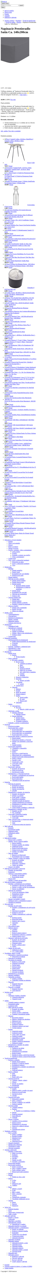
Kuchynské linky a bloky (15, 728)
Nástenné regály (13, 831)
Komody (11, 828)
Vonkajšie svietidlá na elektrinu (21, 980)
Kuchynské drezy (17, 779)
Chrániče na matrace (26, 663)
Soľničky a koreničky (18, 1161)
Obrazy (10, 545)
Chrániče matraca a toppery (16, 1002)
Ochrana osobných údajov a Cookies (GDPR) (18, 1266)
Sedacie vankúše (17, 1104)
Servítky (14, 1158)
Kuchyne (7, 724)
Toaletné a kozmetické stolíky (21, 1014)
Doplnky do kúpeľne (18, 794)
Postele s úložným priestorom (21, 1041)
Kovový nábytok (17, 1260)
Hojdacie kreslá (16, 917)
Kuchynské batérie (17, 777)
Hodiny (10, 541)
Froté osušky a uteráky (19, 797)
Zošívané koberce (17, 1070)
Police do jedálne (17, 862)
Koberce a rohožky (14, 1060)
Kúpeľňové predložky (18, 799)
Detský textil (16, 572)
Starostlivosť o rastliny (19, 1224)
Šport (10, 1211)
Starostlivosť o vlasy (14, 648)
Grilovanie (11, 1219)
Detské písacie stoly (18, 582)
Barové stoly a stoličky (15, 840)
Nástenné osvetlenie (18, 963)
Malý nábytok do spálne (15, 1007)
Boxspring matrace (17, 1017)
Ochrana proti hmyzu (14, 623)
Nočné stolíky (24, 697)
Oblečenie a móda (13, 711)
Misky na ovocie (17, 1153)
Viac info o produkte (11, 131)
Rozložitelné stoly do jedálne (20, 856)
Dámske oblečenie (17, 712)
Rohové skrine (16, 1053)
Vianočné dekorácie (18, 997)
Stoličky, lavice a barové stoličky (18, 841)
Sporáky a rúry (16, 760)
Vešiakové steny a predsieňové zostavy (20, 901)
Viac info (13, 99)
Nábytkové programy (18, 941)
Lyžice (14, 1180)
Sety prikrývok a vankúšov (28, 672)
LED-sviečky (16, 552)
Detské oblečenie (17, 716)
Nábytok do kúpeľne (14, 784)
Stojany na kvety (13, 548)
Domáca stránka (9, 20)
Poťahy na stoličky (17, 1083)
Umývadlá (15, 818)
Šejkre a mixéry (17, 758)
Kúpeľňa (18, 679)
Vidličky (14, 1185)
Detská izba (8, 567)
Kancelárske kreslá (17, 877)
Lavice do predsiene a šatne (20, 892)
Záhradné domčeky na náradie (17, 1226)
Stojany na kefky (25, 680)
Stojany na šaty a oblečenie (20, 1012)
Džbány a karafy (17, 1189)
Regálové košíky (17, 1136)
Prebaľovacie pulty (18, 575)
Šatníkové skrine (13, 1046)
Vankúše (7, 16)
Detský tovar (12, 653)
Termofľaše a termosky (19, 1197)
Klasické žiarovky (17, 984)
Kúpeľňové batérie (17, 816)
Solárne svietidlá (17, 978)
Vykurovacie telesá (17, 1236)
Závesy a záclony (13, 1119)
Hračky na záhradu (18, 1229)
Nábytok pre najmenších (19, 594)
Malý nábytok (9, 826)
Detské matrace (13, 577)
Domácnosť (8, 624)
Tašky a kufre (12, 1214)
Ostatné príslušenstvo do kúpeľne (22, 802)
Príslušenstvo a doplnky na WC (17, 809)
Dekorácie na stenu (18, 562)
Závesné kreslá (16, 1251)
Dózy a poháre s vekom (19, 1168)
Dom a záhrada (12, 658)
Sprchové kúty (16, 821)
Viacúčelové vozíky (14, 1146)
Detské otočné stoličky (19, 580)
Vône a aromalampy (18, 557)
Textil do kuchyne (13, 1078)
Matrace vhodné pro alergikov (21, 1019)
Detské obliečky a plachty (20, 602)
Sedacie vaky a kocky (18, 921)
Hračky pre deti (16, 609)
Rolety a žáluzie (13, 1072)
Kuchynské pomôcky (14, 1165)
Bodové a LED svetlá (18, 962)
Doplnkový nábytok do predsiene (22, 885)
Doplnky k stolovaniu (14, 1151)
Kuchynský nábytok (14, 767)
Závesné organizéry (14, 1148)
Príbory (10, 1178)
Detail (11, 142)
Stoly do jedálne (13, 853)
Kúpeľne (7, 782)
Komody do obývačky (19, 939)
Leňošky (14, 929)
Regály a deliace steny (19, 945)
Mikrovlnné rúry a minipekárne (21, 755)
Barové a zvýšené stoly (19, 855)
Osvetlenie (19, 682)
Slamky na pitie (16, 1160)
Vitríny (10, 836)
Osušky (14, 1089)
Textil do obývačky (14, 1097)
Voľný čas (8, 1207)
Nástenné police (17, 943)
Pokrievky (15, 1205)
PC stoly (22, 699)
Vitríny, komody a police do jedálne (19, 858)
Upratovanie (12, 636)
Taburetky (19, 702)
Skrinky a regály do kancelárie (17, 880)
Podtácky (15, 1155)
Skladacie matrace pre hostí (20, 1026)
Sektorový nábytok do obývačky (18, 938)
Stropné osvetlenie (17, 970)
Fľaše (14, 1190)
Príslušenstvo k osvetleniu (16, 973)
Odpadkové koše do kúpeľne (21, 801)
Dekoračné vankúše (18, 1099)
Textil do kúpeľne (13, 1087)
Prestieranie (15, 1085)
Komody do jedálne (18, 860)
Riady (10, 1187)
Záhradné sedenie (13, 1241)
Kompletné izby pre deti (19, 592)
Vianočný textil (16, 999)
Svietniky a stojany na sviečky (21, 555)
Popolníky (15, 1156)
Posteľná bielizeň (25, 668)
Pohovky (15, 931)
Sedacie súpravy (21, 694)
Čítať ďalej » (23, 95)
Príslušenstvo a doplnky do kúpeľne (19, 792)
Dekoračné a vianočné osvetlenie (18, 955)
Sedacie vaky (16, 596)
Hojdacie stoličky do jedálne (20, 845)
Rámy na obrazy (13, 546)
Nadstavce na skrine (18, 1048)
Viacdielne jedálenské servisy (21, 1199)
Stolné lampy (16, 968)
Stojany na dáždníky (18, 889)
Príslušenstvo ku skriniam (19, 1051)
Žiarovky (11, 982)
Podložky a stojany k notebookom (18, 723)
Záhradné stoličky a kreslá (20, 1250)
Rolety (14, 1075)
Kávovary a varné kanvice (20, 753)
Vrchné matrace (17, 1028)
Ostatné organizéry (14, 1143)
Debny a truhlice (17, 1134)
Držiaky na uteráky (18, 795)
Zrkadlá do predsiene (14, 902)
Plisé (13, 1073)
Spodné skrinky (17, 745)
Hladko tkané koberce (18, 1061)
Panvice (14, 1204)
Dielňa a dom (9, 613)
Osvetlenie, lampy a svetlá (12, 953)
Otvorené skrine (17, 1050)
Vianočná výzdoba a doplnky (17, 995)
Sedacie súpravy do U (18, 936)
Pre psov (18, 707)
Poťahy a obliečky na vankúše (21, 1102)
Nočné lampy (16, 965)
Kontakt (7, 1265)
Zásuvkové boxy (17, 1141)
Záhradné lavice (17, 1244)
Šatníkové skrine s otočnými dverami (23, 1055)
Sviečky (14, 553)
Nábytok (14, 687)
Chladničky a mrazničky (19, 748)
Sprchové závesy (17, 806)
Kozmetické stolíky (14, 829)
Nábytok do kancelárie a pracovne (15, 868)
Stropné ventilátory (14, 975)
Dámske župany (21, 714)
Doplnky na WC (17, 811)
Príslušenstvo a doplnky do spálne (18, 1045)
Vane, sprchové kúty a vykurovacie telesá (20, 819)
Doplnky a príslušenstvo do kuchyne (23, 775)
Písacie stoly (8, 12)
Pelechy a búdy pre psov (27, 709)
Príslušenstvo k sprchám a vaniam (22, 804)
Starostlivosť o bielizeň (15, 628)
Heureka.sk (8, 651)
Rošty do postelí (21, 692)
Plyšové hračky (20, 657)
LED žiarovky (16, 985)
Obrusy (14, 1082)
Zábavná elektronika (14, 650)
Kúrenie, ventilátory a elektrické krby (19, 646)
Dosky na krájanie (17, 1166)
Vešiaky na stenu (17, 897)
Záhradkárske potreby (14, 1222)
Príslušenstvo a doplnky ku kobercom (23, 1067)
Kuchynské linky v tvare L (20, 735)
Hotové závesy (16, 1122)
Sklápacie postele (17, 1043)
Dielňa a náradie (13, 619)
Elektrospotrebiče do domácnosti (18, 640)
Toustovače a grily (17, 762)
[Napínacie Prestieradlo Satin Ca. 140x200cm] (15, 63)
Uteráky (22, 674)
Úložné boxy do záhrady (19, 1234)
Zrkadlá (14, 790)
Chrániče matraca (17, 1107)
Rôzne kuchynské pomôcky (20, 1172)
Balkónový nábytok (10, 17)
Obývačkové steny (14, 926)
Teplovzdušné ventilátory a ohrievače (23, 807)
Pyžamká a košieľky (22, 721)
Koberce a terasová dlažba (20, 1231)
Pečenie (10, 1173)
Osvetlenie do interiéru (15, 960)
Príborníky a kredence (18, 863)
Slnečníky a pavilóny (14, 1221)
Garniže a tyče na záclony (20, 1121)
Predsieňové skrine (17, 894)
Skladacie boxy (16, 1138)
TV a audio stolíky (17, 951)
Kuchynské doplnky (14, 1163)
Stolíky (18, 696)
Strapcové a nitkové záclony (20, 1126)
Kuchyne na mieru (13, 726)
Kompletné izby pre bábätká (20, 574)
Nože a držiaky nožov (18, 1170)
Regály (10, 834)
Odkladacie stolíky (14, 833)
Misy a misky (16, 1192)
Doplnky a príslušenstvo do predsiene (19, 884)
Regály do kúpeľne (18, 787)
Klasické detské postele (23, 585)
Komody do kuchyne (18, 768)
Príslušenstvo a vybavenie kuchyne (18, 773)
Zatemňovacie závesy (18, 1129)
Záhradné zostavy (13, 1255)
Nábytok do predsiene (15, 890)
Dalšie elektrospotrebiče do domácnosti (24, 641)
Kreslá (10, 916)
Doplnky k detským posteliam (21, 604)
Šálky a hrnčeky (17, 1194)
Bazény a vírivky (13, 1217)
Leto (9, 994)
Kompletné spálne (13, 1004)
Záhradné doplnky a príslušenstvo (18, 1227)
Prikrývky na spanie (26, 670)
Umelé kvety (12, 558)
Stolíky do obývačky (14, 948)
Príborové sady (16, 1183)
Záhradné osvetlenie (14, 1239)
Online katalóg (9, 1268)
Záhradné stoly (12, 1253)
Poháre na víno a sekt (18, 1177)
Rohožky (15, 1068)
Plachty (19, 22)
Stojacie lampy (16, 967)
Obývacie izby (9, 904)
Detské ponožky (21, 719)
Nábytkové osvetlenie (18, 911)
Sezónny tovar (9, 992)
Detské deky (16, 599)
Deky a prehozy (17, 1100)
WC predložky (16, 812)
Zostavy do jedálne (14, 867)
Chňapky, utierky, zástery (19, 1080)
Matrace (18, 689)
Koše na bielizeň (17, 629)
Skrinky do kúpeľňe (18, 789)
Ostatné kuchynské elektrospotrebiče (23, 757)
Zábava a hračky (13, 606)
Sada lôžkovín (16, 1116)
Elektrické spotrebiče (11, 638)
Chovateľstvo (12, 616)
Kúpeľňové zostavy (18, 785)
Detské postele (16, 584)
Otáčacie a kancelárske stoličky (17, 873)
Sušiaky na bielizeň (18, 631)
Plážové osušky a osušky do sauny (22, 1090)
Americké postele (17, 1031)
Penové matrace (17, 1023)
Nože (13, 1182)
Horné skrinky (16, 738)
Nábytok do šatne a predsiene (13, 882)
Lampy (22, 684)
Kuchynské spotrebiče (15, 746)
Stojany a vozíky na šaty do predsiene (23, 887)
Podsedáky (15, 1233)
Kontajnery (11, 872)
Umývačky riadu (17, 763)
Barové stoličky (9, 10)
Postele (7, 14)
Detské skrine (16, 591)
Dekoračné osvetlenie (18, 956)
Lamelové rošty (13, 1006)
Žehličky (14, 645)
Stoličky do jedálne (18, 851)
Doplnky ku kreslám (18, 875)
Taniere (14, 1195)
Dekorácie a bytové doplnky (13, 540)
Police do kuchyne (17, 770)
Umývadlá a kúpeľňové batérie (17, 814)
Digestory (15, 750)
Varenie (10, 1200)
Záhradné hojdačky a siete (20, 1243)
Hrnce (14, 1202)
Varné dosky (16, 765)
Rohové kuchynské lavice (20, 848)
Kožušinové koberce (18, 1065)
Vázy (13, 565)
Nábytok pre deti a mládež (16, 579)
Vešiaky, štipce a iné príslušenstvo (22, 633)
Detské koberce (16, 601)
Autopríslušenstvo (13, 614)
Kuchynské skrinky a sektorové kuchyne (20, 736)
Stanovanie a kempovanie (16, 1212)
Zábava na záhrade (17, 611)
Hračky (14, 655)
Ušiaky (14, 924)
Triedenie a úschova (11, 1131)
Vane (13, 823)
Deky (21, 665)
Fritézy (14, 751)
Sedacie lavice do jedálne (19, 850)
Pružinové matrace (17, 1024)
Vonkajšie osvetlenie (14, 977)
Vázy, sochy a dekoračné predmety (18, 560)
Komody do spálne (18, 1009)
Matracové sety (16, 1021)
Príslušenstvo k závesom (19, 1124)
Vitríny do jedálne (17, 865)
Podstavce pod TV (17, 912)
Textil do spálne (10, 22)
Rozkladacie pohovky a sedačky (21, 934)
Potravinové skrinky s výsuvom (21, 740)
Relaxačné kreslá (17, 919)
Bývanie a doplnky (18, 660)
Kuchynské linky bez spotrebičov (22, 731)
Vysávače (15, 643)
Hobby (10, 704)
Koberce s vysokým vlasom (20, 1063)
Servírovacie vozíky (18, 772)
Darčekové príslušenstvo (15, 618)
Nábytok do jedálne (10, 838)
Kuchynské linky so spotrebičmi (21, 733)
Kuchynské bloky (17, 729)
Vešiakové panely (17, 895)
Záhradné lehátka (17, 1246)
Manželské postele (17, 1039)
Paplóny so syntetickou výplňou (25, 1111)
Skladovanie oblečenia (15, 1144)
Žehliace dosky (16, 635)
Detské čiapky (20, 718)
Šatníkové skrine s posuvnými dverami (23, 1056)
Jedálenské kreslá (17, 846)
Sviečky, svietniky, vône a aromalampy (20, 550)
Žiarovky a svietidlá (14, 987)
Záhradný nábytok (10, 1216)
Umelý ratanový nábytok (19, 1261)
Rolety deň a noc (17, 1077)
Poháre (10, 1175)
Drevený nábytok (17, 1258)
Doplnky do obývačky (15, 906)
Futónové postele (17, 1036)
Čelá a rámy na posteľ (18, 1034)
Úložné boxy (20, 685)
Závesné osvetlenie (18, 972)
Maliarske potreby (13, 621)
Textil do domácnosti (29, 20)
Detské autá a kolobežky (19, 607)
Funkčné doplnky (13, 1209)
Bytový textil (20, 662)
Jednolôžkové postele (18, 1038)
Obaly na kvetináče (14, 543)
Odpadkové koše (13, 626)
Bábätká (10, 568)
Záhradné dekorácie (18, 1238)
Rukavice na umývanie (19, 1092)
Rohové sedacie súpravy (19, 933)
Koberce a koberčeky (22, 677)
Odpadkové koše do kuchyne (21, 780)
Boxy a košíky (12, 1133)
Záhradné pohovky (18, 1248)
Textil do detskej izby (14, 597)
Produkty (18, 20)
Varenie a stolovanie (11, 1150)
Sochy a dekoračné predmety (21, 563)
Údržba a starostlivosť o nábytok (22, 914)
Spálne (7, 1000)
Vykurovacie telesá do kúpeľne (21, 824)
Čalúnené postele (17, 1033)
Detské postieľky (17, 570)
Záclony (14, 1128)
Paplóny (14, 1109)
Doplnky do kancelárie (15, 870)
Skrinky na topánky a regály (16, 899)
